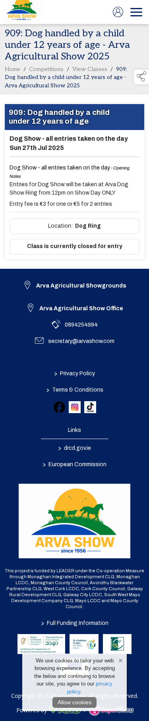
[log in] (118, 12)
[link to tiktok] (90, 407)
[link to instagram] (75, 407)
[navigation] (136, 12)
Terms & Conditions (74, 389)
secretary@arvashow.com (81, 341)
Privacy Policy (74, 373)
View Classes (89, 69)
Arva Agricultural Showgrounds (81, 286)
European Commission (74, 464)
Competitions (46, 69)
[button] (141, 77)
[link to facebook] (59, 407)
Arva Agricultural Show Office (81, 308)
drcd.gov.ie (74, 447)
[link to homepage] (22, 12)
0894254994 (81, 325)
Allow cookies (74, 702)
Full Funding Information (74, 623)
